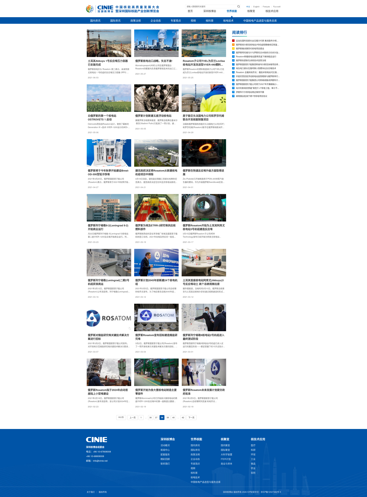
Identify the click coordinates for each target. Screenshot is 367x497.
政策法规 (135, 20)
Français (266, 7)
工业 (253, 459)
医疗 (253, 445)
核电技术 (228, 20)
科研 (253, 450)
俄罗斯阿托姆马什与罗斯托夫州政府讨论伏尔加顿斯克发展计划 (258, 53)
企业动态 (156, 20)
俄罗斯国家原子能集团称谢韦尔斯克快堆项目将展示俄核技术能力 (258, 65)
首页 (190, 11)
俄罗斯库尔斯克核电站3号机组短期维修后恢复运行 (258, 45)
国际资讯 (115, 20)
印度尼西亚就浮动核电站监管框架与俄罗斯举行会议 (258, 76)
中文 (248, 7)
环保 (253, 454)
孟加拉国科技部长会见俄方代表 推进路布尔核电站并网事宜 (258, 41)
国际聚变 (225, 450)
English (256, 7)
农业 (253, 468)
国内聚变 (225, 445)
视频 (193, 20)
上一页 (133, 418)
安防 (253, 473)
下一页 (191, 418)
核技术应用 (272, 11)
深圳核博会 (209, 11)
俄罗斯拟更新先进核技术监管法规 (251, 61)
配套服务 (165, 454)
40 (173, 418)
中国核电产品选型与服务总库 (260, 20)
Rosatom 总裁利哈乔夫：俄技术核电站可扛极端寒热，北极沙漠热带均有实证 (258, 72)
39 (168, 418)
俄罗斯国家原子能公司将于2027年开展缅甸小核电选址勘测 (258, 84)
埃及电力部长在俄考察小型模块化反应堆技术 (256, 68)
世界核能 (232, 11)
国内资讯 (95, 20)
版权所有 (103, 492)
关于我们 (91, 492)
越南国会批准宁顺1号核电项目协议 (251, 96)
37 (156, 418)
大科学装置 (226, 454)
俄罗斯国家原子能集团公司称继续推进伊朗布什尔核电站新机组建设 (258, 80)
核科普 (209, 20)
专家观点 (176, 20)
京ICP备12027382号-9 (271, 492)
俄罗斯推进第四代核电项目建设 (250, 49)
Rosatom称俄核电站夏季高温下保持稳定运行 (256, 57)
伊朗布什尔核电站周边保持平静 (250, 92)
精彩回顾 (165, 459)
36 (150, 418)
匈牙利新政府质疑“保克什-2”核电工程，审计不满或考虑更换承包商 (258, 88)
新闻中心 (165, 450)
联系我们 (165, 464)
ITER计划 (226, 459)
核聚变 (251, 11)
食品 (253, 464)
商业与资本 (226, 464)
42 (183, 418)
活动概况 (165, 445)
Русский (276, 7)
